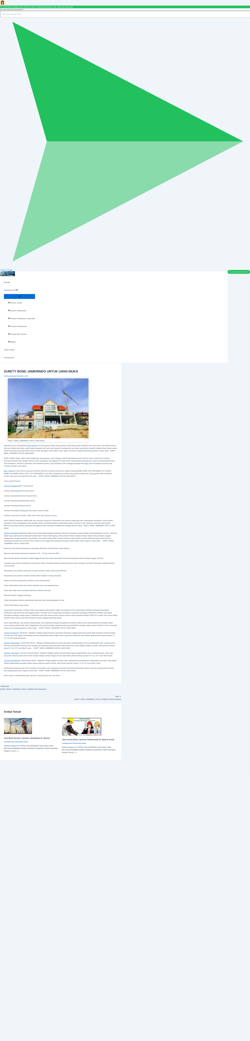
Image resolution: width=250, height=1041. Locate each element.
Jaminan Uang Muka (11, 653)
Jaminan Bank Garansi (18, 334)
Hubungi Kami (9, 358)
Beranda (7, 282)
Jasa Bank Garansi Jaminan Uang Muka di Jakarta (27, 738)
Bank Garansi (9, 471)
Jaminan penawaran (11, 533)
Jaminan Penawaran (11, 486)
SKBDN (13, 342)
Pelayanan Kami (10, 290)
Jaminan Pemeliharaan (18, 326)
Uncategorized (9, 742)
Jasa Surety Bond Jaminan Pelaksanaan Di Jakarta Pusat (88, 739)
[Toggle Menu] (19, 296)
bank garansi (32, 446)
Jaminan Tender (16, 303)
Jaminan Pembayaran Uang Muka (22, 318)
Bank (86, 463)
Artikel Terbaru (9, 350)
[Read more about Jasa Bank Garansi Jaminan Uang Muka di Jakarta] (18, 733)
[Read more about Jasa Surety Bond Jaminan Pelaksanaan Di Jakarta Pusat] (81, 735)
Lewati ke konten (6, 270)
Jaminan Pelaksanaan (18, 311)
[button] (17, 290)
